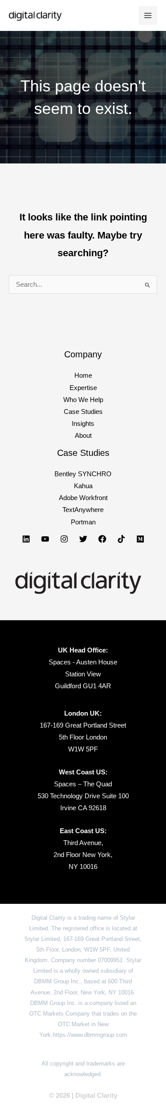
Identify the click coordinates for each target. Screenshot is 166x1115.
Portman (83, 522)
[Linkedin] (26, 539)
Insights (83, 423)
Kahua (83, 485)
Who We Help (83, 399)
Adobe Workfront (83, 497)
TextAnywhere (83, 509)
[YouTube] (45, 539)
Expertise (83, 387)
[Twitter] (83, 539)
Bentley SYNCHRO (83, 474)
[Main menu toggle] (148, 15)
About (83, 435)
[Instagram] (64, 539)
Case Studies (83, 411)
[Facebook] (102, 539)
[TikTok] (121, 539)
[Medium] (140, 539)
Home (83, 375)
